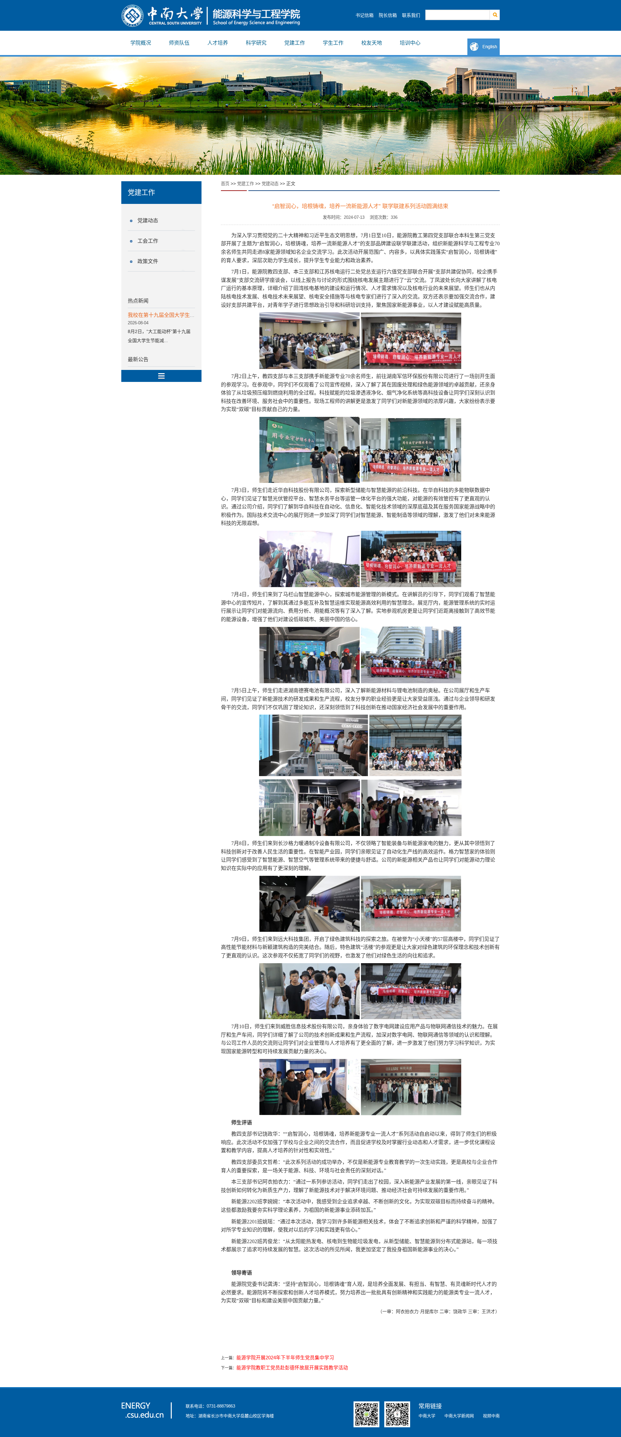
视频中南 (491, 1415)
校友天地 (371, 43)
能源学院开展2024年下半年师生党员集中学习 (285, 1357)
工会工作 (147, 241)
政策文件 (147, 261)
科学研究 (256, 43)
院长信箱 (388, 15)
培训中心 (410, 43)
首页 (225, 183)
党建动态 (147, 220)
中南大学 (427, 1415)
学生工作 (333, 43)
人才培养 (217, 43)
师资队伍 (179, 43)
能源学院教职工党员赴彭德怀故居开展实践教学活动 (292, 1367)
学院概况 (140, 43)
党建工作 (294, 43)
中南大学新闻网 (459, 1415)
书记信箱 (364, 15)
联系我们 (411, 15)
